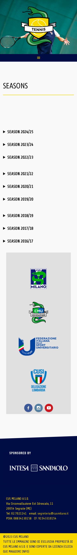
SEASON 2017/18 (20, 228)
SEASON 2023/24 (20, 144)
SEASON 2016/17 (20, 241)
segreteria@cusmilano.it (53, 513)
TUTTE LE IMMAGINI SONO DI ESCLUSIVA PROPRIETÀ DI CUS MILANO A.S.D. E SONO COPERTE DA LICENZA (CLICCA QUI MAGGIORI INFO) (38, 546)
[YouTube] (49, 408)
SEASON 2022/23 (20, 157)
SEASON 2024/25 (20, 131)
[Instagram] (38, 408)
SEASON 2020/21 (20, 186)
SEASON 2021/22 (20, 173)
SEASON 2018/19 (20, 215)
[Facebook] (28, 408)
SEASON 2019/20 (20, 199)
